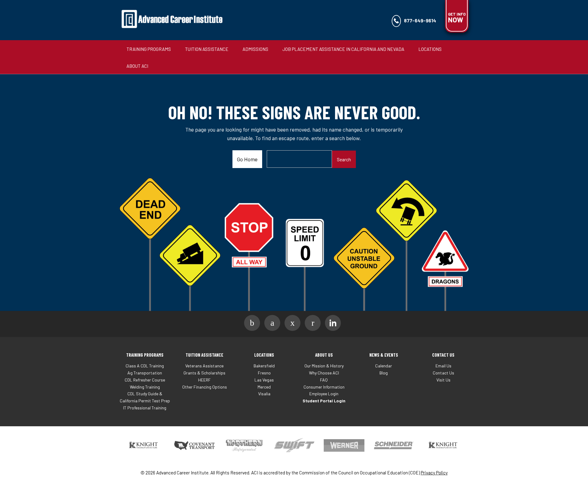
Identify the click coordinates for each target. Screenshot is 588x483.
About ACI (137, 66)
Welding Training (145, 386)
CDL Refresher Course (145, 379)
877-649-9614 (420, 20)
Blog (383, 372)
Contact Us (443, 372)
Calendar (383, 365)
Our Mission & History (324, 365)
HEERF (204, 379)
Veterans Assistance (204, 365)
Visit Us (443, 379)
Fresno (264, 372)
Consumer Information (324, 386)
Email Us (443, 365)
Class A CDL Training (145, 365)
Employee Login (323, 393)
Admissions (255, 49)
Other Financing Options (204, 386)
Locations (430, 49)
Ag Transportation (144, 372)
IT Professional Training (144, 407)
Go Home (247, 159)
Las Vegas (264, 379)
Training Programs (148, 49)
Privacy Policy (434, 472)
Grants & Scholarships (204, 372)
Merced (264, 386)
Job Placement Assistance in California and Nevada (343, 49)
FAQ (324, 379)
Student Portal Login (324, 400)
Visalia (264, 393)
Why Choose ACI (324, 372)
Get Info (457, 18)
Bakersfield (264, 365)
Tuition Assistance (206, 49)
